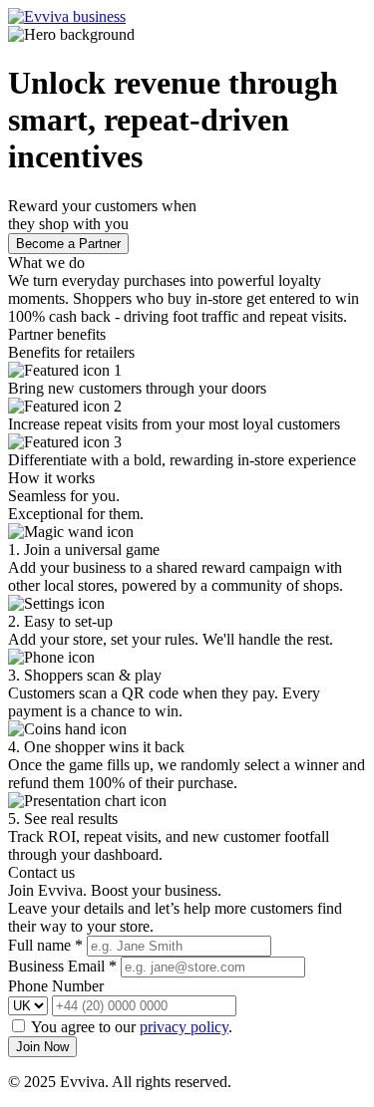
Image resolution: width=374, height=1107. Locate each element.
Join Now (42, 1046)
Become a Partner (68, 243)
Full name (45, 945)
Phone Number (56, 985)
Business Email (62, 966)
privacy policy (184, 1026)
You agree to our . (131, 1026)
